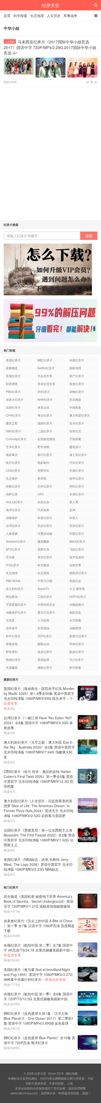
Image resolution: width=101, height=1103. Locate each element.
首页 (7, 15)
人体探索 (12, 533)
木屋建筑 (12, 667)
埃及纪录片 (45, 652)
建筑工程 (12, 423)
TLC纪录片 (76, 659)
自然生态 (75, 431)
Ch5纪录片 (13, 470)
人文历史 (54, 15)
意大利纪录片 (15, 588)
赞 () (93, 82)
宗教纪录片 (13, 486)
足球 (72, 510)
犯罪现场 (43, 628)
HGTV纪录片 (77, 596)
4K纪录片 (44, 391)
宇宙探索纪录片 (16, 604)
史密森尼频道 (46, 439)
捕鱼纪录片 (45, 667)
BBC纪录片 (45, 360)
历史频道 (75, 399)
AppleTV (43, 588)
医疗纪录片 (13, 462)
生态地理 (37, 15)
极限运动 (43, 644)
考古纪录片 (45, 415)
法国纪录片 (13, 407)
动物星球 (75, 628)
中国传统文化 (46, 604)
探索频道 (12, 368)
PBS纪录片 (13, 391)
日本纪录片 (45, 486)
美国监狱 (43, 659)
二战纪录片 (45, 431)
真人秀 (73, 502)
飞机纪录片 (76, 549)
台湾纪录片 (13, 525)
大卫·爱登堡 (77, 588)
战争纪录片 (76, 478)
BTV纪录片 (13, 549)
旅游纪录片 (76, 652)
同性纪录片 (76, 486)
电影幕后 (12, 454)
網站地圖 (71, 1073)
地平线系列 (76, 557)
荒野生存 (43, 549)
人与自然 (43, 620)
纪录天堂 (50, 5)
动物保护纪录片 (16, 612)
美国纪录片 (13, 360)
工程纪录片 (45, 596)
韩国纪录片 (13, 659)
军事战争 (70, 15)
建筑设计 (75, 447)
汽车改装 (43, 510)
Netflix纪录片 (46, 368)
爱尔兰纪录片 (46, 612)
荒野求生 (43, 470)
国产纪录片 (76, 376)
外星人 (73, 518)
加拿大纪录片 (15, 399)
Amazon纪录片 (16, 541)
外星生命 (43, 502)
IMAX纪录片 (77, 541)
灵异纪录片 (76, 525)
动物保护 (12, 518)
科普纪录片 (45, 518)
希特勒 (42, 478)
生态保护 (12, 478)
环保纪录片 (76, 644)
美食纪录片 (76, 384)
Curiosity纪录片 (16, 439)
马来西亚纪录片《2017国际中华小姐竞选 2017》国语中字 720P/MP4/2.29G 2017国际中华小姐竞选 (50, 47)
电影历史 (75, 612)
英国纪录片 (13, 376)
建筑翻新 (43, 541)
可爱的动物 (45, 533)
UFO (41, 494)
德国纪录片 (45, 423)
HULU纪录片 (14, 502)
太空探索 (75, 620)
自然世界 (75, 565)
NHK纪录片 (45, 399)
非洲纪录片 (76, 494)
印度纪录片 (76, 533)
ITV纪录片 (12, 565)
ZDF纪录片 (45, 636)
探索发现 (12, 644)
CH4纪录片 (13, 415)
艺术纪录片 (13, 447)
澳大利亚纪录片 (79, 415)
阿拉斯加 (12, 596)
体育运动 (43, 407)
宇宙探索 (75, 439)
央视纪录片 (76, 360)
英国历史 (75, 581)
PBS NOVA (13, 581)
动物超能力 (76, 604)
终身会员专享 (46, 384)
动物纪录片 (76, 391)
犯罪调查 (12, 384)
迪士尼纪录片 (78, 454)
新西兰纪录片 (78, 636)
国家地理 (75, 368)
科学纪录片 (13, 636)
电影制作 (43, 462)
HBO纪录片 (13, 431)
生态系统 (43, 573)
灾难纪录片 (76, 470)
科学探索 (20, 15)
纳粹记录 (12, 494)
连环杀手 (12, 628)
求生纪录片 (45, 557)
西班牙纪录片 (78, 573)
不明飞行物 (45, 581)
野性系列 (12, 652)
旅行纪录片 (45, 454)
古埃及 (10, 620)
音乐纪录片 (76, 423)
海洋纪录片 (13, 510)
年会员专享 (45, 376)
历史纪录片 (45, 525)
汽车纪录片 (76, 462)
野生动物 (43, 447)
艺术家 (10, 557)
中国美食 (75, 407)
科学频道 (43, 565)
